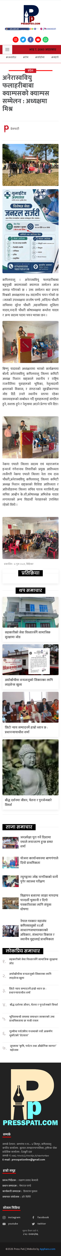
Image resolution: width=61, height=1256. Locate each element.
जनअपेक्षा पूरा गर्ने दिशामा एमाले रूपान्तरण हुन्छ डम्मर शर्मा (36, 842)
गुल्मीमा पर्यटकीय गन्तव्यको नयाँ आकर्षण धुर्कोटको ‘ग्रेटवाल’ (31, 1033)
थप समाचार (30, 590)
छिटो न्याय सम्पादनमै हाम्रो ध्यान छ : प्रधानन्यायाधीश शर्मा (26, 730)
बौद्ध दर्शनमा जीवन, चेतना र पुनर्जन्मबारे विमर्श (28, 802)
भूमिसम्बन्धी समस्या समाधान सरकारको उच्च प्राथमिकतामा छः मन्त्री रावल (31, 1019)
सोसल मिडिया (11, 1208)
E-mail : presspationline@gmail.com (23, 1160)
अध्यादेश (12, 57)
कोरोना (40, 57)
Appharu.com (47, 1249)
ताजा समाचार (19, 827)
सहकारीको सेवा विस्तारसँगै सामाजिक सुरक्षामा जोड (27, 635)
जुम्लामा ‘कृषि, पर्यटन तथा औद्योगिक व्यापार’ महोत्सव (33, 1048)
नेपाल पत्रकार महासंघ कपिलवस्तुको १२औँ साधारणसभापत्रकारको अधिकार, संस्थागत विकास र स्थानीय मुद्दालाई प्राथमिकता (37, 930)
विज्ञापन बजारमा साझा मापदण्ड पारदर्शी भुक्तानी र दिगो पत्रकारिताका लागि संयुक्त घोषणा (39, 902)
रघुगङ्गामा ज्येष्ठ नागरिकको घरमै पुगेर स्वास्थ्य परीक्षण (39, 879)
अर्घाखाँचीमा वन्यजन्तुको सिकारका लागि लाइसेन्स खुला (29, 682)
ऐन (26, 57)
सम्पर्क (7, 1134)
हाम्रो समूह (9, 1170)
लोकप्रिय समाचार (23, 951)
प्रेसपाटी (15, 129)
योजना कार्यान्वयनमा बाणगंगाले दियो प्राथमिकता (39, 861)
